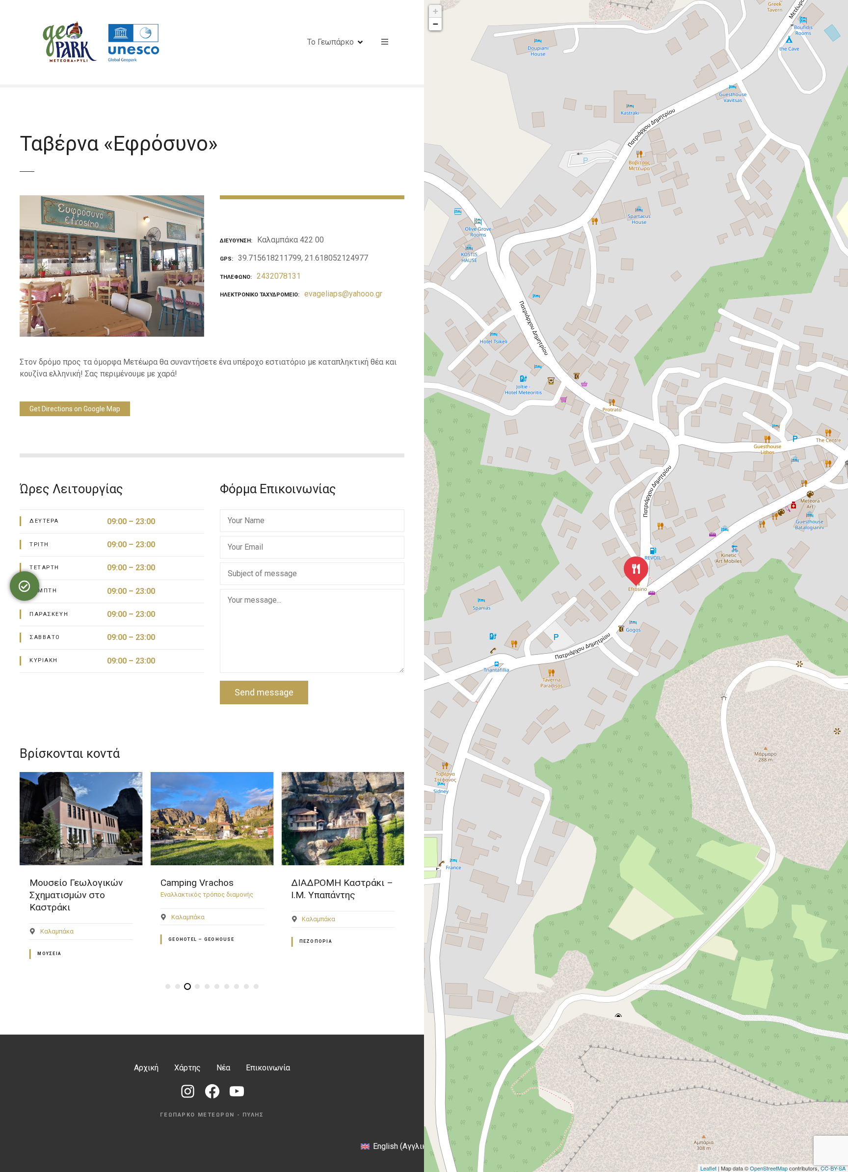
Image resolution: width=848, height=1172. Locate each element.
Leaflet (708, 1168)
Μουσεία (49, 953)
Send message (264, 692)
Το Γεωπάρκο (330, 42)
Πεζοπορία (315, 941)
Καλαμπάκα (57, 931)
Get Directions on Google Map (74, 409)
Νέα (223, 1067)
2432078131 (279, 276)
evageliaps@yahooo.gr (343, 293)
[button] (167, 986)
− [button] (435, 24)
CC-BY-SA (833, 1168)
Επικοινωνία (268, 1067)
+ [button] (435, 11)
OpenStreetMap (769, 1168)
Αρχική (146, 1067)
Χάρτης (187, 1067)
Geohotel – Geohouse (201, 939)
